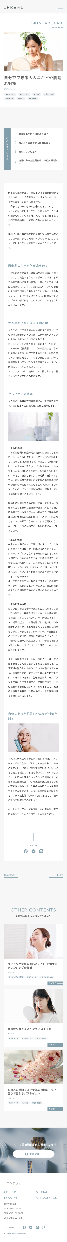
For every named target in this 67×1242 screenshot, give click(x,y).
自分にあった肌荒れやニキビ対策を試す (35, 162)
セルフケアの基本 (25, 151)
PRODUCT (10, 1198)
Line (41, 851)
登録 (34, 1154)
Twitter (33, 851)
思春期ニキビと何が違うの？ (31, 134)
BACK (60, 875)
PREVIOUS (9, 875)
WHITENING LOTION (13, 1217)
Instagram (43, 1227)
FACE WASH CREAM (12, 1208)
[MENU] (60, 6)
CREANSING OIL (11, 1203)
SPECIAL (42, 1192)
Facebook (26, 851)
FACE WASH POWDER (13, 1213)
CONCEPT (11, 1192)
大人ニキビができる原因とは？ (32, 143)
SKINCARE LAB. (46, 1198)
